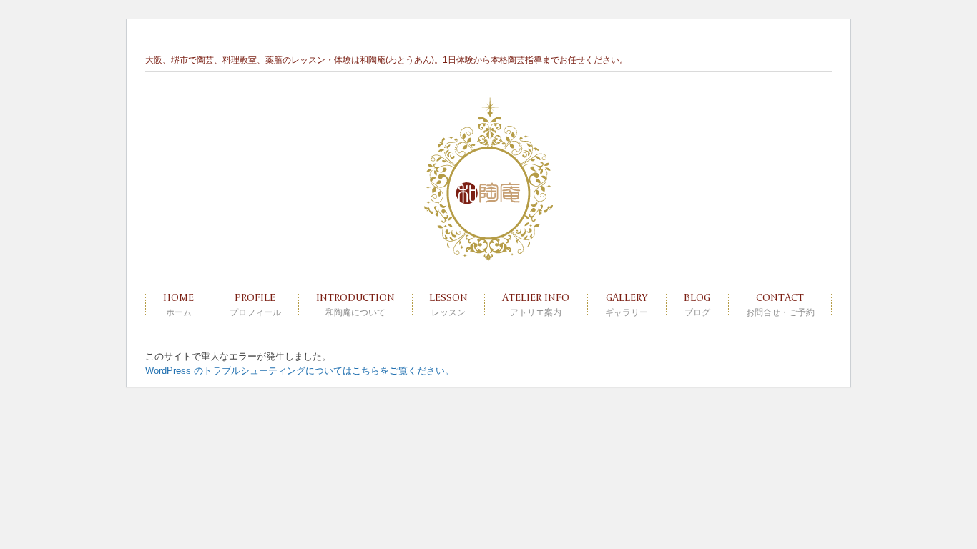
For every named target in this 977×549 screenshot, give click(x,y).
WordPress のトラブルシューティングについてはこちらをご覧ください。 (299, 370)
